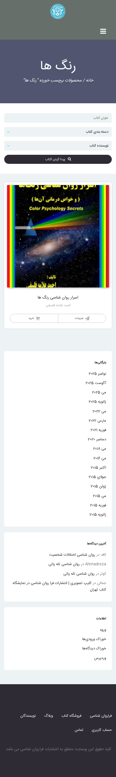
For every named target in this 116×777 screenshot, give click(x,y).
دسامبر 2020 (97, 439)
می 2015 (99, 496)
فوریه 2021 (98, 430)
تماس (79, 730)
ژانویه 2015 (98, 515)
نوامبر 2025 (97, 374)
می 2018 (99, 449)
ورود (103, 630)
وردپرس (100, 658)
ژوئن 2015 (98, 486)
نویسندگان (28, 716)
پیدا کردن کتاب (56, 159)
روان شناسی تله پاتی (64, 564)
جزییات (79, 318)
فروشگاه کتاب (71, 716)
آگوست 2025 (96, 383)
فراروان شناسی (101, 716)
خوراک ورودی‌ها (94, 639)
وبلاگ (48, 716)
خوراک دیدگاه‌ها (94, 648)
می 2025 (99, 392)
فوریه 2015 (98, 505)
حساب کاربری (102, 730)
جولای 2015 (97, 477)
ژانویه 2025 (97, 402)
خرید (31, 318)
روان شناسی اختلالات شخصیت (72, 555)
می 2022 (99, 411)
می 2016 (99, 458)
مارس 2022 (97, 421)
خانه (89, 80)
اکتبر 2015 (98, 468)
